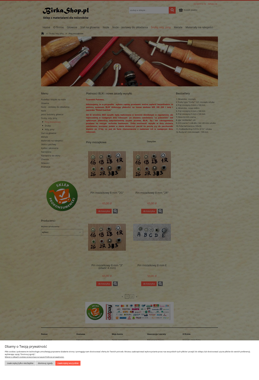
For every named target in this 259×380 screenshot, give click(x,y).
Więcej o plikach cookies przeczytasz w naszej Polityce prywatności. (34, 357)
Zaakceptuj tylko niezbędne (20, 363)
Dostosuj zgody (45, 363)
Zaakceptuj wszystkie (68, 363)
